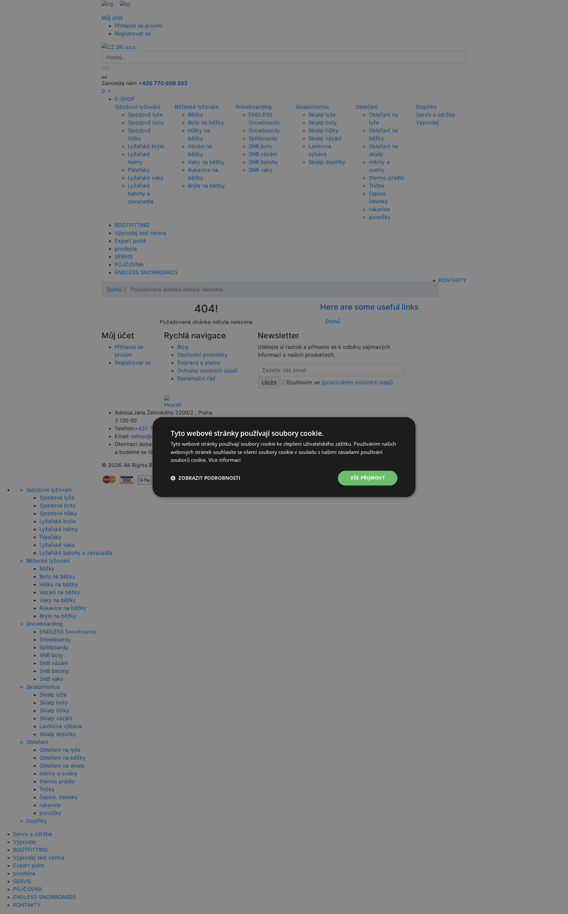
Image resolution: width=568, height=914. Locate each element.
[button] (205, 478)
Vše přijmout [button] (367, 478)
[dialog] (284, 457)
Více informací (224, 460)
